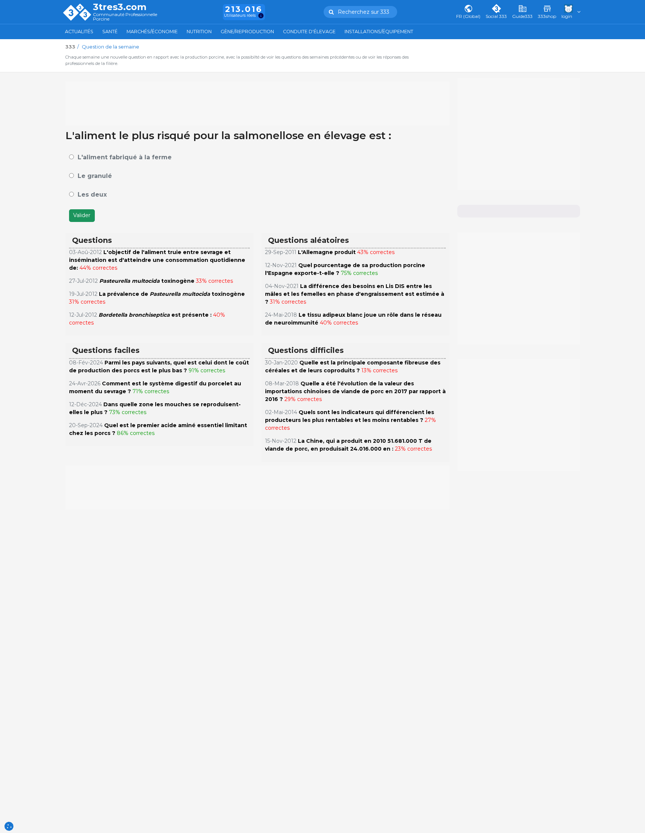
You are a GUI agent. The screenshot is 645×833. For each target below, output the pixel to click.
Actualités (79, 31)
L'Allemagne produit (327, 252)
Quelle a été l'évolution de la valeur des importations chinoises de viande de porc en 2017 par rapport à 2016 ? (355, 391)
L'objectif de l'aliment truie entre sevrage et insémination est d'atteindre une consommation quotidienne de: (157, 260)
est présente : (156, 314)
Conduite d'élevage (309, 31)
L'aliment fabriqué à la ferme (125, 157)
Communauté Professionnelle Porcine (125, 17)
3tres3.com (119, 7)
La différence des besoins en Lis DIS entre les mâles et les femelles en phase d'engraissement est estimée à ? (354, 294)
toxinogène (146, 281)
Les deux (92, 194)
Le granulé (95, 175)
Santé (110, 31)
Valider (81, 215)
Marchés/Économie (152, 31)
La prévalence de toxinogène (172, 294)
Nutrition (199, 31)
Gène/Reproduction (247, 31)
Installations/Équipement (379, 31)
